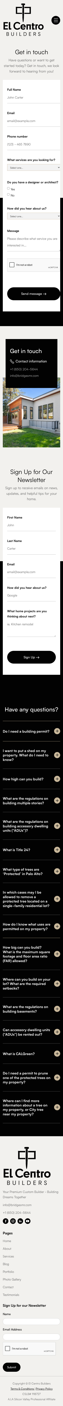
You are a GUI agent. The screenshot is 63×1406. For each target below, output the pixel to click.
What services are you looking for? (31, 159)
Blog (6, 1263)
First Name (14, 517)
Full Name (14, 89)
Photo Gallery (12, 1279)
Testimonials (11, 1294)
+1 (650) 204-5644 (24, 369)
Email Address (12, 1329)
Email (11, 113)
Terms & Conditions (22, 1388)
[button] (55, 20)
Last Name (14, 540)
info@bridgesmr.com (24, 375)
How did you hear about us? (26, 208)
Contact (8, 1287)
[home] (23, 20)
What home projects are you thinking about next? (27, 613)
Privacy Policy (44, 1388)
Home (7, 1240)
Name (7, 1314)
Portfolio (8, 1271)
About (7, 1248)
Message (13, 230)
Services (8, 1256)
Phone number (17, 136)
